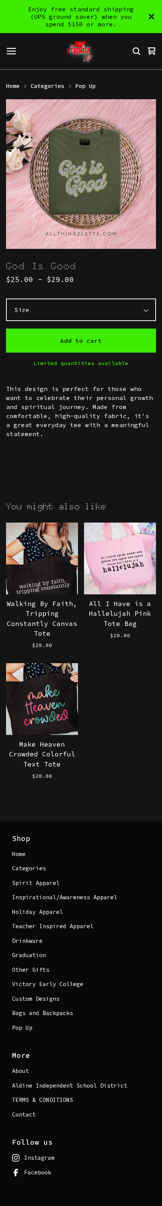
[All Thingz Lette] (79, 51)
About (20, 1070)
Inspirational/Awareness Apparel (64, 897)
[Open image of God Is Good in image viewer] (81, 174)
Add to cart (81, 340)
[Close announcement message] (151, 17)
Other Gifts (30, 969)
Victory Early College (47, 984)
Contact (24, 1114)
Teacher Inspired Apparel (52, 926)
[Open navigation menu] (11, 51)
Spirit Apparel (36, 882)
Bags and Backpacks (42, 1013)
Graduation (29, 955)
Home (13, 85)
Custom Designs (36, 998)
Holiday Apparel (37, 911)
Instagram (39, 1157)
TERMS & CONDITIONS (42, 1099)
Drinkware (27, 940)
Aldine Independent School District (69, 1085)
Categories (47, 85)
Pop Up (85, 85)
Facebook (37, 1172)
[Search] (136, 51)
